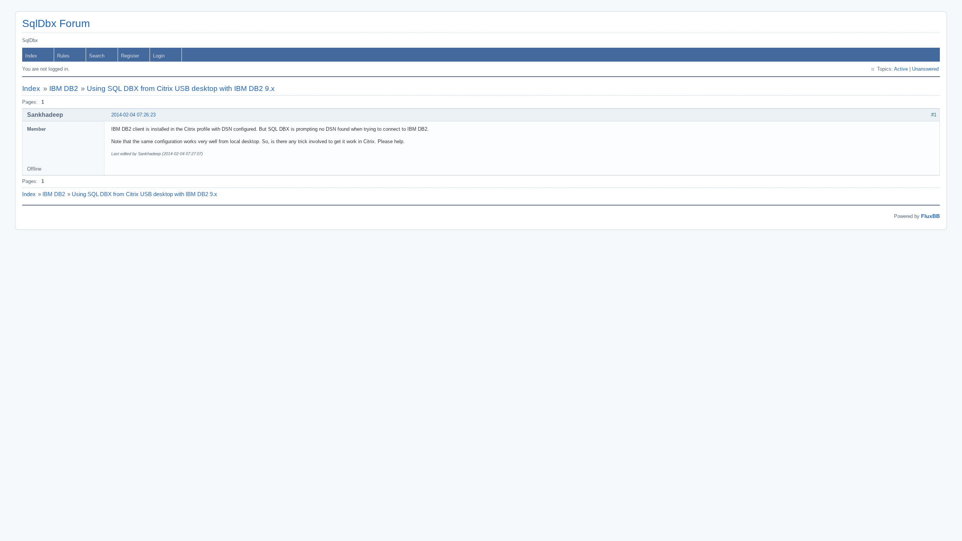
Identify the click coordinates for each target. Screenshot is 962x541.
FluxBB (930, 216)
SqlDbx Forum (56, 23)
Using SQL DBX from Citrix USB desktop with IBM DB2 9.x (181, 88)
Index (31, 56)
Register (130, 56)
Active (901, 69)
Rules (63, 56)
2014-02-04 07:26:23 (133, 115)
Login (159, 56)
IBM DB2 (63, 88)
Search (96, 56)
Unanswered (925, 69)
